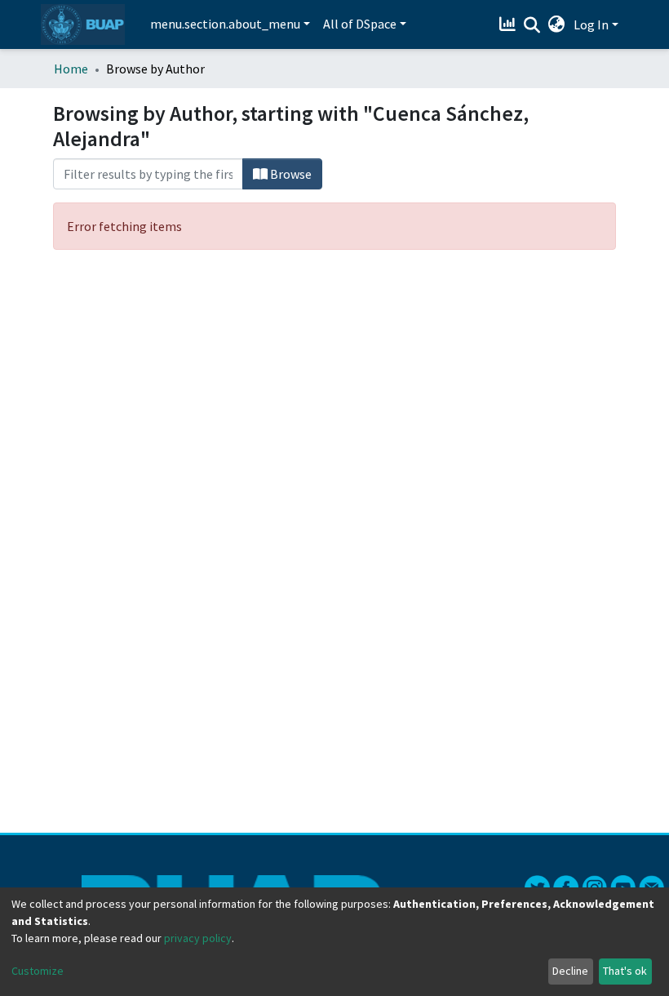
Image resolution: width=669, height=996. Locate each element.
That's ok (625, 970)
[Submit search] (532, 25)
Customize (37, 970)
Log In (591, 24)
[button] (556, 24)
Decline (570, 970)
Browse (290, 174)
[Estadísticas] (509, 24)
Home (71, 68)
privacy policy (198, 938)
